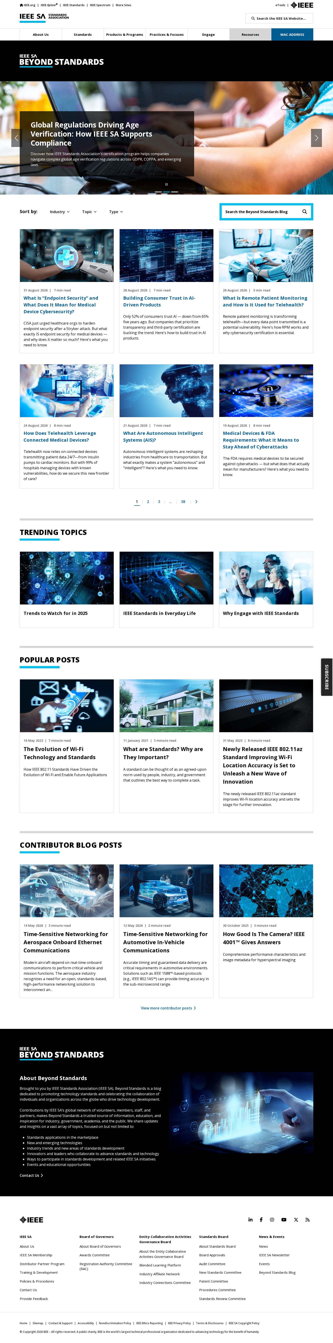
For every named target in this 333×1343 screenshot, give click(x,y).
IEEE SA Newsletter (274, 1255)
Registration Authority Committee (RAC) (106, 1266)
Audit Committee (212, 1263)
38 (183, 501)
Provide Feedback (34, 1298)
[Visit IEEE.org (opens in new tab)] (31, 1219)
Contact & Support (60, 1323)
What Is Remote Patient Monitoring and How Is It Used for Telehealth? (265, 301)
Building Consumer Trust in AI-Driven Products (159, 301)
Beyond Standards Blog (277, 1272)
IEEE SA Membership (36, 1255)
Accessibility (86, 1323)
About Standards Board (217, 1246)
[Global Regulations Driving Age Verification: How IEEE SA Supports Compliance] (166, 192)
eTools (280, 5)
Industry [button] (57, 211)
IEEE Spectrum (100, 5)
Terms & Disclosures (210, 1323)
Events (264, 1263)
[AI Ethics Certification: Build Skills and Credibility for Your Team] (174, 192)
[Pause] (166, 184)
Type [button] (113, 211)
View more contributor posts (166, 1008)
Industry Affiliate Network (159, 1274)
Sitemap (38, 1323)
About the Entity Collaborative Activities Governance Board (162, 1254)
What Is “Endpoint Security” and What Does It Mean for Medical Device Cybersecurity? (61, 305)
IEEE (49, 5)
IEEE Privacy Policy (179, 1323)
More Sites (123, 5)
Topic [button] (87, 211)
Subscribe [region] (327, 677)
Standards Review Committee (222, 1298)
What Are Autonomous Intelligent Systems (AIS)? (163, 436)
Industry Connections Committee (165, 1282)
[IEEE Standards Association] (44, 18)
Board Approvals (212, 1255)
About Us (27, 1246)
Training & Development (39, 1272)
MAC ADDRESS (292, 34)
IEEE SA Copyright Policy (244, 1323)
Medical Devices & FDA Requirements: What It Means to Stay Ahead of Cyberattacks (261, 440)
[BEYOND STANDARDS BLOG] (166, 60)
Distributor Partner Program (42, 1263)
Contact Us (29, 1175)
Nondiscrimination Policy (115, 1323)
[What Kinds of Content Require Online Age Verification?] (158, 192)
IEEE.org (29, 5)
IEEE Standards (73, 5)
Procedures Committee (217, 1290)
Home (23, 1323)
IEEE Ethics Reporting (149, 1323)
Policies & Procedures (37, 1281)
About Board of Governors (100, 1246)
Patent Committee (213, 1281)
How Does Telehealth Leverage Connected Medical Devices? (60, 436)
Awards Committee (95, 1255)
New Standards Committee (220, 1272)
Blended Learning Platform (160, 1265)
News (263, 1246)
